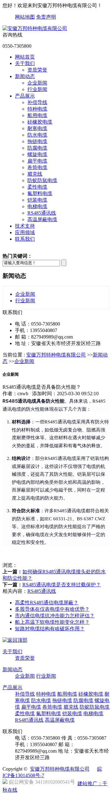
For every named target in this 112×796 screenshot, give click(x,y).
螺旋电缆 (37, 154)
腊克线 (34, 174)
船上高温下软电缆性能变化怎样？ (52, 622)
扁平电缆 (37, 161)
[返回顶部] (14, 640)
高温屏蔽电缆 (42, 219)
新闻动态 (25, 76)
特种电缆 (37, 109)
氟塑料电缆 (39, 193)
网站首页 (25, 56)
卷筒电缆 (37, 167)
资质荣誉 (37, 69)
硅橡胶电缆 (39, 122)
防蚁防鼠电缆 (42, 180)
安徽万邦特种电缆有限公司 (56, 354)
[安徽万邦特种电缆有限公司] (34, 28)
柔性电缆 (37, 187)
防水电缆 (37, 135)
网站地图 (25, 17)
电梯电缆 (37, 206)
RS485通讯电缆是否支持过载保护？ (61, 584)
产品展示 (25, 95)
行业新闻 (37, 89)
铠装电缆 (37, 200)
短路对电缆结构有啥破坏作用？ (50, 628)
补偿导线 (37, 102)
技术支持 (25, 226)
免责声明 (46, 17)
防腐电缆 (37, 148)
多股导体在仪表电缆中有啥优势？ (52, 609)
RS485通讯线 (41, 213)
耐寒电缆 (37, 128)
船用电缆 (37, 115)
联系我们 (25, 239)
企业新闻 (37, 82)
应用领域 (25, 232)
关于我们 (25, 63)
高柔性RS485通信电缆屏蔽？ (46, 602)
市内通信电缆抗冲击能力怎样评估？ (55, 615)
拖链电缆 (37, 141)
